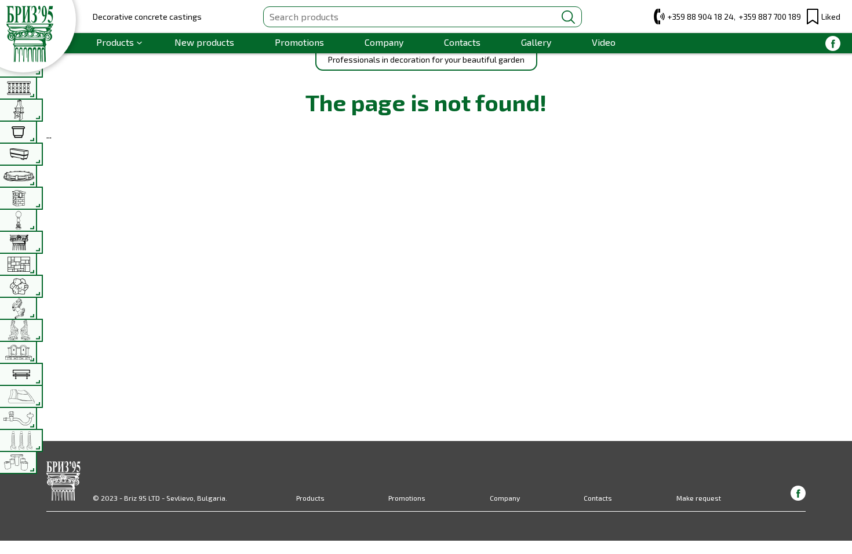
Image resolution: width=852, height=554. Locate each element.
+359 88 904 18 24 (700, 16)
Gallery (536, 42)
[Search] (568, 17)
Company (384, 42)
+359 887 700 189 (769, 16)
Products (115, 42)
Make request (698, 497)
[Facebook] (832, 43)
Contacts (462, 42)
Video (604, 42)
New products (204, 42)
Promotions (299, 42)
